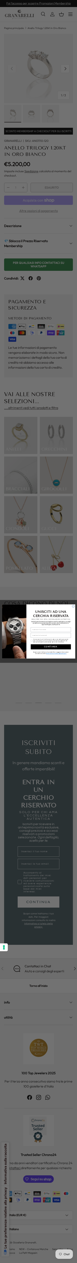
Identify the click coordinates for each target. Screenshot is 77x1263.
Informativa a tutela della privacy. (56, 653)
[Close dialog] (73, 606)
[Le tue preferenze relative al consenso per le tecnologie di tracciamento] (4, 947)
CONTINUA (50, 647)
